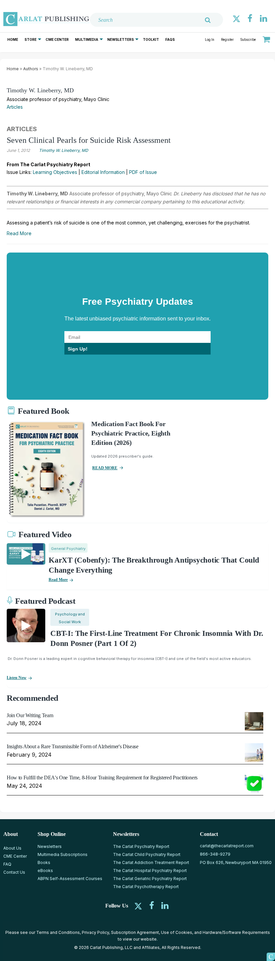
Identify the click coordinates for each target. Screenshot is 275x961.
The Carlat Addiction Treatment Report (151, 862)
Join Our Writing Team (30, 715)
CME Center (57, 39)
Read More (19, 233)
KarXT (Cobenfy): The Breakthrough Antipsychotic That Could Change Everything (154, 565)
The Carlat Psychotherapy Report (146, 886)
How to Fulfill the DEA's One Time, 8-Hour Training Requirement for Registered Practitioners (102, 777)
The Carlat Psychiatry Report (141, 846)
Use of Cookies (176, 932)
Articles (15, 107)
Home (12, 39)
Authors (30, 68)
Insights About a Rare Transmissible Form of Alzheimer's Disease (73, 746)
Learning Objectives (55, 172)
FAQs (170, 39)
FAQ (7, 864)
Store (30, 39)
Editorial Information (103, 172)
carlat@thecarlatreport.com (227, 845)
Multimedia (86, 39)
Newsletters (120, 39)
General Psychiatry (68, 548)
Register (227, 39)
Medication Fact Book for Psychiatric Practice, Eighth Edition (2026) (130, 433)
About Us (12, 848)
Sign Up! (78, 349)
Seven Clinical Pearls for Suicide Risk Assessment (89, 140)
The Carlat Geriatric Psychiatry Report (150, 878)
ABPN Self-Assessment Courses (70, 878)
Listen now (16, 678)
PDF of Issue (143, 172)
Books (44, 862)
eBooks (45, 870)
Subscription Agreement (135, 932)
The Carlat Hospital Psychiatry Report (150, 870)
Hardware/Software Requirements (236, 932)
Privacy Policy (95, 932)
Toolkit (151, 39)
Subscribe (248, 39)
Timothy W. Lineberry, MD (40, 90)
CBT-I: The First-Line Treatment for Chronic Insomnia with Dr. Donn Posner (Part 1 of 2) (156, 638)
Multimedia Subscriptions (63, 854)
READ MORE (104, 468)
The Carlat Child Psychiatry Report (146, 854)
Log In (209, 39)
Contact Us (14, 872)
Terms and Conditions (58, 932)
